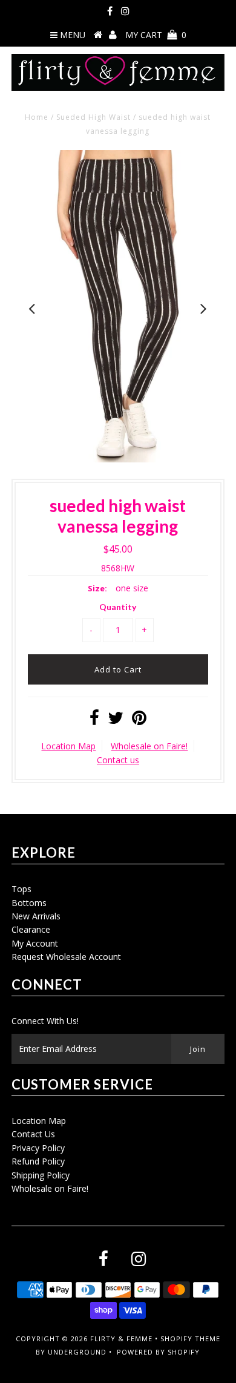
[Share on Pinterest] (139, 720)
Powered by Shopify (158, 1351)
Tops (21, 889)
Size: (97, 588)
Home (36, 117)
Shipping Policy (40, 1175)
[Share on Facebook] (94, 720)
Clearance (30, 929)
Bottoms (29, 902)
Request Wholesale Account (66, 956)
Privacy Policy (38, 1148)
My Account (34, 943)
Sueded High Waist (93, 117)
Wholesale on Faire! (149, 746)
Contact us (118, 760)
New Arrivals (36, 916)
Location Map (68, 746)
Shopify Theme (190, 1338)
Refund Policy (38, 1161)
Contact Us (33, 1134)
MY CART (155, 35)
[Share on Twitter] (115, 720)
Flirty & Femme (121, 1338)
